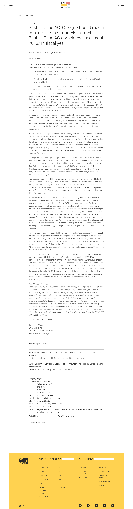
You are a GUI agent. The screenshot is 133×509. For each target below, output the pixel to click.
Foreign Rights (85, 478)
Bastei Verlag (44, 471)
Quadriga (62, 487)
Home (20, 15)
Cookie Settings (105, 481)
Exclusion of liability (104, 477)
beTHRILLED (43, 483)
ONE (60, 479)
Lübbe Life (63, 468)
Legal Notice (104, 468)
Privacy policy (104, 471)
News (26, 15)
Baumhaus (43, 475)
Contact (102, 485)
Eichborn (42, 487)
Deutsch (25, 506)
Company (82, 468)
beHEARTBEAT (44, 479)
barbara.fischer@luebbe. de (46, 333)
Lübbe (61, 471)
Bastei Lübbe (44, 468)
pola (61, 483)
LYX (60, 475)
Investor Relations (83, 473)
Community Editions (43, 492)
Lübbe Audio (43, 497)
